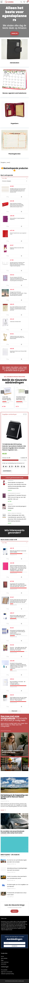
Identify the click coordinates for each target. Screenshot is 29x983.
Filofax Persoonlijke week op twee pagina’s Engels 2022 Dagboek (17, 616)
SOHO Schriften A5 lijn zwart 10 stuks (20, 398)
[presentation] (2, 392)
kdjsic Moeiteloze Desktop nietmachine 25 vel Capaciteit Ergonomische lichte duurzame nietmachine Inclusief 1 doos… (17, 205)
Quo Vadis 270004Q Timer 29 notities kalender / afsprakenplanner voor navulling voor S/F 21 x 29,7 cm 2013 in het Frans (18, 308)
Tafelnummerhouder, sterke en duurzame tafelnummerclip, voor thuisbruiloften (17, 337)
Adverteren (3, 964)
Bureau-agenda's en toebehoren (14, 513)
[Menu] (1, 2)
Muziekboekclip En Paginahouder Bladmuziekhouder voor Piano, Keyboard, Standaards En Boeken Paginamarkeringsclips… (17, 264)
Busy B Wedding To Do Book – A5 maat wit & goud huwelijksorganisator (17, 683)
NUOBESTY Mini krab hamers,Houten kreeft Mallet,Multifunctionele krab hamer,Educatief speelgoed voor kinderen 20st (18, 190)
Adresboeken (10, 480)
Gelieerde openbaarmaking (7, 973)
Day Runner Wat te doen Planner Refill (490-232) (18, 351)
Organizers (10, 504)
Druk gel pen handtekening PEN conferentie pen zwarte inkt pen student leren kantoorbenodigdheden (17, 632)
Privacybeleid (4, 970)
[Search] (21, 2)
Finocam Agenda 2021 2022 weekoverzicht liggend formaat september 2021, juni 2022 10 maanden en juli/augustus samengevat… (18, 279)
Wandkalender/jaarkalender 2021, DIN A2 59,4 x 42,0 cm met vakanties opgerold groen (7, 400)
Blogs (2, 960)
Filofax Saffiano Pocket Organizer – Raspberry (17, 219)
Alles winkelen (4, 958)
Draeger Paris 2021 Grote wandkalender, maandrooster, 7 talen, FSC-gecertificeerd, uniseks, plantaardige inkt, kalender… (18, 293)
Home (2, 956)
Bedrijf (2, 810)
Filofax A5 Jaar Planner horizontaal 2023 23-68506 (18, 551)
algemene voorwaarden (6, 971)
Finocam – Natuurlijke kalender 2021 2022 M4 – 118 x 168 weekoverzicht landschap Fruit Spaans (18, 649)
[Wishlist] (24, 2)
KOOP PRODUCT (7, 471)
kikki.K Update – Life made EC (10, 855)
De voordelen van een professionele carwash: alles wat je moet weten (12, 832)
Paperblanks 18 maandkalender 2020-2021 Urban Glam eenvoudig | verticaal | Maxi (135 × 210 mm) (18, 585)
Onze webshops (4, 962)
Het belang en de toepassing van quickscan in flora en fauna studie (14, 797)
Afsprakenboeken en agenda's (14, 493)
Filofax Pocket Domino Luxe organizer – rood (18, 233)
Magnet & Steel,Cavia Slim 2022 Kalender (17, 248)
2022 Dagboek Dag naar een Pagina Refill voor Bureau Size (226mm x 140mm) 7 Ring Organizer (18, 699)
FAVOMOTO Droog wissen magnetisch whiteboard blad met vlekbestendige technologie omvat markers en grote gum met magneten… (18, 666)
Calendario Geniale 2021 (15, 321)
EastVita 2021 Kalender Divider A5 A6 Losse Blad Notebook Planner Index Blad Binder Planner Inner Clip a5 (18, 601)
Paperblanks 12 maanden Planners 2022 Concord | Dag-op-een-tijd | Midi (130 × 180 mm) (17, 497)
